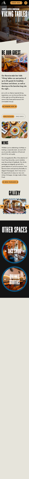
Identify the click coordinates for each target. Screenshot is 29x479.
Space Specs (20, 116)
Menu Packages (8, 116)
